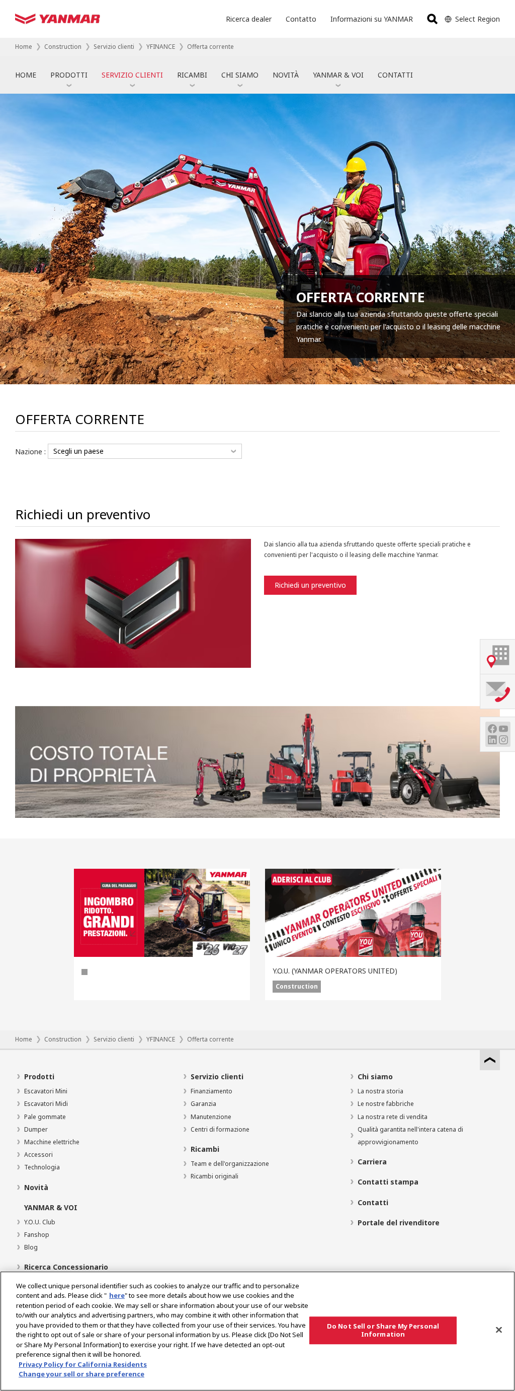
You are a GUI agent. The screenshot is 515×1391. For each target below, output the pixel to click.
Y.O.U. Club (39, 1222)
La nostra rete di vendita (392, 1116)
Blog (31, 1247)
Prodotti (39, 1076)
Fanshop (36, 1234)
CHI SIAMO (240, 75)
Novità (36, 1187)
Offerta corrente (210, 46)
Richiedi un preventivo (310, 585)
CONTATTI (395, 75)
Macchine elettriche (51, 1142)
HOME (25, 75)
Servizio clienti (114, 46)
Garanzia (203, 1103)
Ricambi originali (214, 1176)
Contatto (301, 19)
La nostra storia (380, 1091)
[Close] (499, 1329)
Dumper (36, 1129)
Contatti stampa (388, 1182)
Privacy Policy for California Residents (83, 1364)
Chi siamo (375, 1076)
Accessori (38, 1154)
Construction (62, 46)
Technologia (42, 1167)
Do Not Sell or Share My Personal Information (383, 1330)
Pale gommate (45, 1116)
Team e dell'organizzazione (230, 1163)
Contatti (373, 1202)
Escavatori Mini (45, 1091)
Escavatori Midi (46, 1103)
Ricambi (205, 1149)
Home (23, 46)
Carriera (372, 1161)
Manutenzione (211, 1116)
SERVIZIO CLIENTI (132, 75)
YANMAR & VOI (338, 75)
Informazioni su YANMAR (371, 19)
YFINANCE (160, 46)
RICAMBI (192, 75)
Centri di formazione (220, 1129)
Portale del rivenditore (399, 1222)
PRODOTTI (69, 75)
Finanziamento (211, 1091)
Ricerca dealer (249, 19)
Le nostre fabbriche (386, 1103)
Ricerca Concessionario (66, 1267)
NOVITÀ (286, 75)
